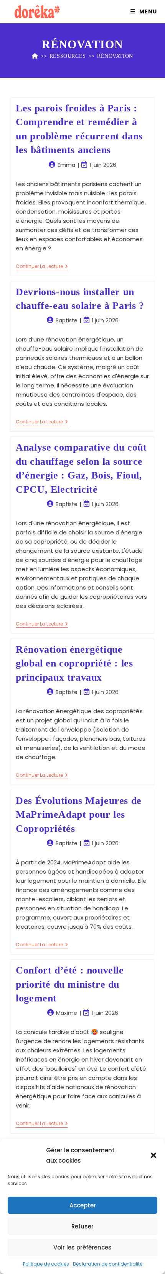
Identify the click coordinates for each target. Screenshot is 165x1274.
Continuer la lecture (42, 267)
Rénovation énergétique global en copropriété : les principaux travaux (74, 663)
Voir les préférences (82, 1247)
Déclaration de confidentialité (107, 1264)
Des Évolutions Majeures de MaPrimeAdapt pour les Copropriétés (79, 814)
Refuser (82, 1226)
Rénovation (115, 56)
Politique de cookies (46, 1264)
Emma (66, 165)
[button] (153, 1155)
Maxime (66, 1013)
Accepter (82, 1205)
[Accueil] (35, 56)
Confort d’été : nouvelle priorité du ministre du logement (70, 984)
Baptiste (67, 320)
